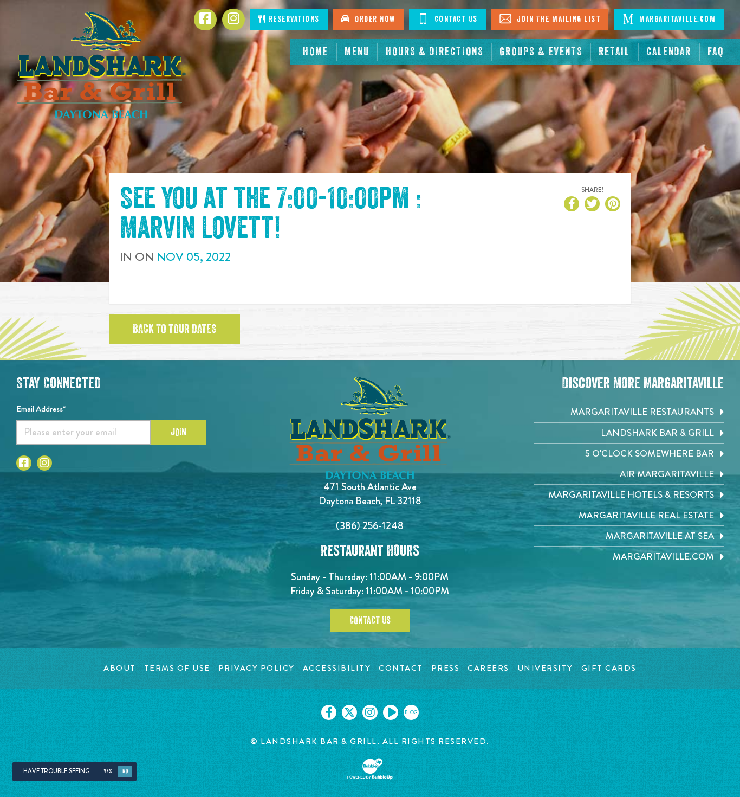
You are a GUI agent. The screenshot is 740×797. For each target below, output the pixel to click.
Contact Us (455, 19)
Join (178, 432)
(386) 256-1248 (370, 525)
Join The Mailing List (557, 19)
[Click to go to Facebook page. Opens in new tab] (23, 463)
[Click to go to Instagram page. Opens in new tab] (44, 463)
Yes (107, 771)
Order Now (372, 19)
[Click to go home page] (101, 65)
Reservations (293, 19)
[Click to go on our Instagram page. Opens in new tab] (370, 712)
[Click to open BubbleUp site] (370, 769)
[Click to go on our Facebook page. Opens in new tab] (328, 712)
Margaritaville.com (676, 19)
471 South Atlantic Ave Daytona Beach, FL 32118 (370, 493)
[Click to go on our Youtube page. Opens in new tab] (390, 712)
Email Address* (41, 409)
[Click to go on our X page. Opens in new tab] (349, 712)
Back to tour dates (174, 329)
